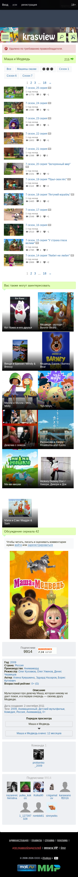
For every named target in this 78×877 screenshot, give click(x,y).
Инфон (46, 858)
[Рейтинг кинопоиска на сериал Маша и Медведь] (47, 647)
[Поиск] (61, 37)
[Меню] (5, 37)
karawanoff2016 (65, 797)
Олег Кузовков (27, 671)
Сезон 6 (12, 75)
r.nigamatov (51, 797)
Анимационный (27, 708)
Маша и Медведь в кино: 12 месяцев (39, 733)
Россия (19, 665)
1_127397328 (25, 817)
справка (49, 840)
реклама (62, 840)
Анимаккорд (31, 668)
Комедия (9, 712)
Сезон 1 (64, 69)
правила (36, 840)
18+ (73, 4)
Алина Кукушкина (24, 677)
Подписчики (39, 777)
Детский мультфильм (51, 708)
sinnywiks (51, 815)
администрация (19, 840)
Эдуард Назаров (46, 677)
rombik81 (38, 815)
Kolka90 (38, 795)
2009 (13, 662)
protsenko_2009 (38, 764)
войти (18, 545)
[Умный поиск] (72, 37)
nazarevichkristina (12, 797)
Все (9, 69)
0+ (44, 712)
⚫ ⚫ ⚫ (47, 69)
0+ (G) (35, 683)
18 (44, 82)
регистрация (29, 4)
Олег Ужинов (45, 671)
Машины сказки (26, 69)
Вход (5, 4)
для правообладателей (26, 847)
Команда (39, 745)
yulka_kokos (25, 797)
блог (63, 847)
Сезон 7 (27, 75)
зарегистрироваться (40, 545)
